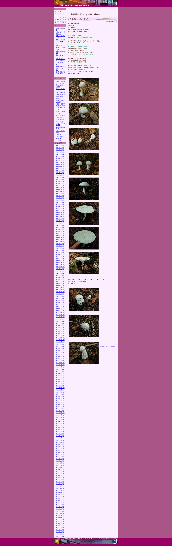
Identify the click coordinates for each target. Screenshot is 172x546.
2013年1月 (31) (60, 486)
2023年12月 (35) (60, 212)
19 (58, 20)
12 (58, 19)
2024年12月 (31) (60, 187)
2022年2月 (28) (60, 258)
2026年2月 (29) (60, 158)
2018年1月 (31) (60, 361)
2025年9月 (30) (60, 168)
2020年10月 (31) (60, 292)
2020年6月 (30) (60, 300)
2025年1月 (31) (60, 185)
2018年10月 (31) (60, 342)
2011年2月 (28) (60, 534)
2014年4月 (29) (60, 454)
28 (62, 22)
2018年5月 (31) (60, 352)
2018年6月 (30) (60, 350)
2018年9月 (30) (60, 344)
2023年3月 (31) (60, 231)
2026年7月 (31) (60, 148)
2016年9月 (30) (60, 394)
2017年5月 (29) (60, 377)
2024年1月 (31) (60, 210)
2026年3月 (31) (60, 156)
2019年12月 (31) (60, 313)
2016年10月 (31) (60, 392)
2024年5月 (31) (60, 202)
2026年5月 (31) (60, 152)
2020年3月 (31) (60, 306)
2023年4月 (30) (60, 229)
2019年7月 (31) (60, 323)
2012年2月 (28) (60, 509)
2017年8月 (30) (60, 371)
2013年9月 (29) (60, 469)
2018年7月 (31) (60, 348)
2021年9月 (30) (60, 269)
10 (55, 19)
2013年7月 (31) (60, 473)
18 (57, 20)
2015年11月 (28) (60, 415)
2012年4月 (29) (60, 505)
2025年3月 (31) (60, 181)
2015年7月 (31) (60, 423)
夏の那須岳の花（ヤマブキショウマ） (60, 73)
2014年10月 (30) (60, 442)
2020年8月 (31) (60, 296)
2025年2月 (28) (60, 183)
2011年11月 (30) (60, 515)
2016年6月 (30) (60, 400)
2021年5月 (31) (60, 277)
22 (63, 20)
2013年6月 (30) (60, 475)
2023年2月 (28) (60, 233)
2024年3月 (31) (60, 206)
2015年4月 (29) (60, 429)
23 (65, 20)
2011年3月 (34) (60, 532)
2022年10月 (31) (60, 242)
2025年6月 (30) (60, 175)
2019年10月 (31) (60, 317)
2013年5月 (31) (60, 477)
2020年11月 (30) (60, 290)
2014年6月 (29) (60, 450)
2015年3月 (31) (60, 431)
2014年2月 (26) (60, 459)
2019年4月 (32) (60, 329)
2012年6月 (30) (60, 500)
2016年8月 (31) (60, 396)
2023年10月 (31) (60, 216)
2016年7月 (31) (60, 398)
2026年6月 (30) (60, 150)
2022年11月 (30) (60, 239)
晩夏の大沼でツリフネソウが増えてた (60, 47)
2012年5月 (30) (60, 502)
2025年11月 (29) (60, 164)
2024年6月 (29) (60, 200)
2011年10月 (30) (60, 517)
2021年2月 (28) (60, 283)
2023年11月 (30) (60, 214)
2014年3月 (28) (60, 457)
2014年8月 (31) (60, 446)
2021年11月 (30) (60, 264)
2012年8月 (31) (60, 496)
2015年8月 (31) (60, 421)
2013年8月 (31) (60, 471)
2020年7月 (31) (60, 298)
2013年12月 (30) (60, 463)
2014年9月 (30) (60, 444)
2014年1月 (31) (60, 461)
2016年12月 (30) (60, 388)
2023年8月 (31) (60, 221)
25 (57, 22)
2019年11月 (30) (60, 315)
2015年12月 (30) (60, 413)
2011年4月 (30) (60, 530)
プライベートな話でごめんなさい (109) (60, 85)
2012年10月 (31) (60, 492)
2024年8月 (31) (60, 196)
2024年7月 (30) (60, 198)
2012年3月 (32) (60, 507)
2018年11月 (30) (60, 340)
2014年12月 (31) (60, 438)
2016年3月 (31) (60, 406)
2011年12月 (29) (60, 513)
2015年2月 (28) (60, 434)
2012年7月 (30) (60, 498)
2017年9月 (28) (60, 369)
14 (62, 19)
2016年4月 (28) (60, 404)
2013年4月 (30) (60, 479)
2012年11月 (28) (60, 490)
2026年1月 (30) (60, 160)
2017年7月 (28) (60, 373)
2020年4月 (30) (60, 304)
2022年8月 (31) (60, 246)
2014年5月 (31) (60, 452)
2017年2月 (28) (60, 383)
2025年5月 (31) (60, 177)
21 (62, 20)
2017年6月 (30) (60, 375)
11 (57, 19)
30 (65, 22)
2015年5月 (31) (60, 427)
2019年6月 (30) (60, 325)
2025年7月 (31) (60, 173)
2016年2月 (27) (60, 409)
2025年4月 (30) (60, 179)
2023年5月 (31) (60, 227)
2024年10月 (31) (60, 191)
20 (60, 20)
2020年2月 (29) (60, 308)
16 (65, 19)
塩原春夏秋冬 (111, 346)
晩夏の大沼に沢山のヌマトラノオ (60, 41)
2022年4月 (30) (60, 254)
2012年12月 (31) (60, 488)
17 (55, 20)
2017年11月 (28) (60, 365)
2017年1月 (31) (60, 386)
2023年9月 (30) (60, 219)
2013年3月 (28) (60, 482)
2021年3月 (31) (60, 281)
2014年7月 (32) (60, 448)
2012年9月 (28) (60, 494)
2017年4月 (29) (60, 379)
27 (60, 22)
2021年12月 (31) (60, 262)
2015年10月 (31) (60, 417)
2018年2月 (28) (60, 358)
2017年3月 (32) (60, 381)
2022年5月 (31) (60, 252)
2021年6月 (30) (60, 275)
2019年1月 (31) (60, 335)
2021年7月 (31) (60, 273)
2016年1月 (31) (60, 411)
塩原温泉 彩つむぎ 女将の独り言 (85, 14)
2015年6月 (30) (60, 425)
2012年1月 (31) (60, 511)
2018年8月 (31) (60, 346)
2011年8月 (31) (60, 521)
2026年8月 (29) (60, 146)
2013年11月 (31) (60, 465)
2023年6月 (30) (60, 225)
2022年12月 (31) (60, 237)
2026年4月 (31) (60, 154)
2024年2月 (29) (60, 208)
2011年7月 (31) (60, 523)
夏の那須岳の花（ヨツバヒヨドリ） (60, 68)
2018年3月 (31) (60, 356)
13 (60, 19)
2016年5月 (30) (60, 402)
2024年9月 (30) (60, 194)
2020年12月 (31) (60, 287)
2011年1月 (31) (60, 536)
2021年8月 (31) (60, 271)
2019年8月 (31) (60, 321)
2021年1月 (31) (60, 285)
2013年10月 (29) (60, 467)
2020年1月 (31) (60, 310)
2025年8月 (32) (60, 171)
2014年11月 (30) (60, 440)
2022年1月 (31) (60, 260)
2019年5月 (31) (60, 327)
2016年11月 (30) (60, 390)
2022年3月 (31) (60, 256)
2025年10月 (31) (60, 166)
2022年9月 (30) (60, 244)
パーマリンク (103, 346)
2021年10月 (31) (60, 267)
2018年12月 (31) (60, 338)
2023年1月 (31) (60, 235)
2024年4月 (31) (60, 204)
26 (58, 22)
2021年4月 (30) (60, 279)
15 (63, 19)
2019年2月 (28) (60, 333)
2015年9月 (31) (60, 419)
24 (55, 22)
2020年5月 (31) (60, 302)
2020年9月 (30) (60, 294)
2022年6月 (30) (60, 250)
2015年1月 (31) (60, 436)
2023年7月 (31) (60, 223)
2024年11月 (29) (60, 189)
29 (63, 22)
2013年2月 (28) (60, 484)
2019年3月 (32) (60, 331)
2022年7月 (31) (60, 248)
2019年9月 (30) (60, 319)
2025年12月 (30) (60, 162)
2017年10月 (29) (60, 367)
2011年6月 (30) (60, 525)
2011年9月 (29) (60, 519)
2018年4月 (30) (60, 354)
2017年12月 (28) (60, 363)
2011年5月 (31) (60, 528)
